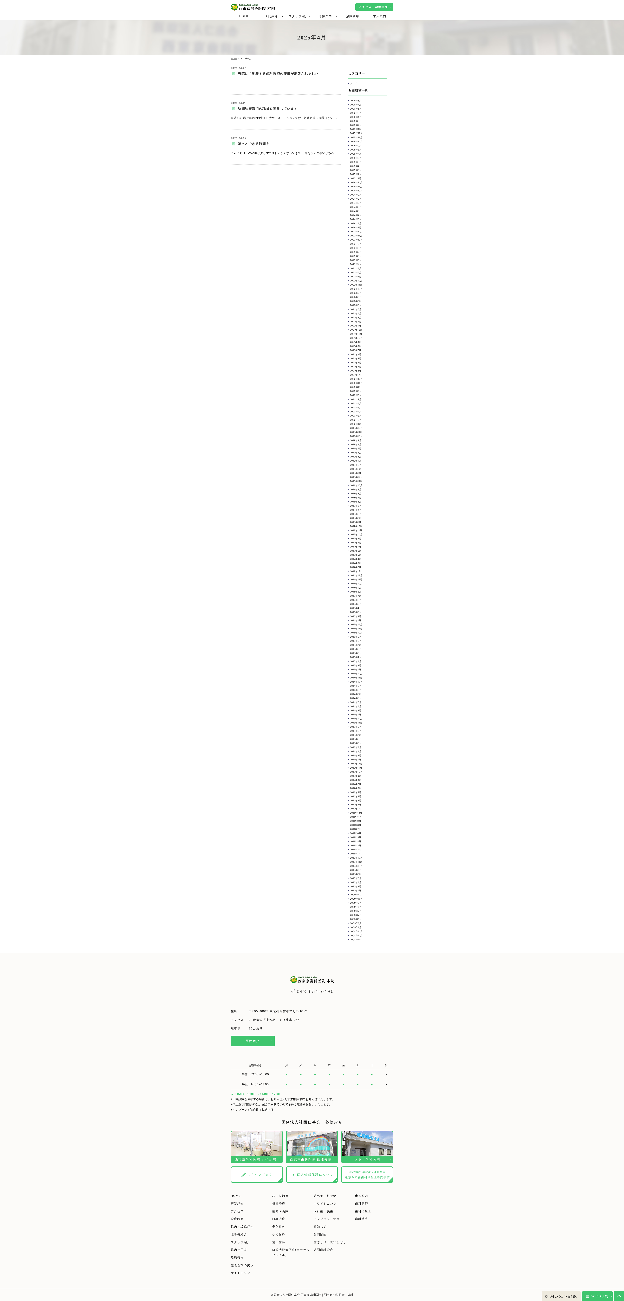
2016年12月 (356, 575)
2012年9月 (355, 775)
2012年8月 (355, 780)
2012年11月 (356, 767)
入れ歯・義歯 (323, 1211)
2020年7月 (355, 399)
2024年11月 (356, 186)
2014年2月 (355, 710)
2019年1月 (355, 473)
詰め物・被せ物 (325, 1195)
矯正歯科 (278, 1242)
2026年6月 (356, 108)
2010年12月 (356, 857)
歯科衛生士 (363, 1211)
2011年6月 (355, 833)
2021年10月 (356, 338)
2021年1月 (355, 374)
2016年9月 (355, 587)
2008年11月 (356, 935)
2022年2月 (355, 321)
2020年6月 (356, 403)
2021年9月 (355, 342)
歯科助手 (361, 1219)
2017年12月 (356, 526)
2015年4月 (355, 657)
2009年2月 (356, 923)
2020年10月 (356, 387)
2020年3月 (356, 415)
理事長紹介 (239, 1234)
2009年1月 (355, 927)
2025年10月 (356, 141)
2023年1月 (355, 276)
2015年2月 (355, 665)
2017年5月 (355, 554)
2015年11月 (356, 628)
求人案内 (379, 16)
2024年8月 (356, 198)
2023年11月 (356, 235)
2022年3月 (355, 317)
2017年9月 (355, 538)
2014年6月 (355, 698)
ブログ (353, 83)
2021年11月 (356, 333)
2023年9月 (356, 243)
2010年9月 (355, 870)
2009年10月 (356, 898)
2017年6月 (355, 550)
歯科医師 (361, 1203)
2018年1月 (355, 522)
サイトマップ (240, 1273)
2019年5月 (355, 456)
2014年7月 (355, 694)
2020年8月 (356, 395)
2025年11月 (356, 137)
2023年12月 (356, 231)
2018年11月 (356, 481)
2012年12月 (356, 763)
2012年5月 (355, 792)
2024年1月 (355, 227)
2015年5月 (355, 653)
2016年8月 (355, 591)
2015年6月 (355, 649)
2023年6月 (356, 256)
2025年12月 (356, 133)
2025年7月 (355, 153)
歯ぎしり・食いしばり (330, 1242)
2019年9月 (355, 440)
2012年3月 (355, 800)
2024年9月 (356, 194)
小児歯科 (278, 1234)
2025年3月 (356, 170)
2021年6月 (355, 354)
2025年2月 (355, 174)
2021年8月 (355, 346)
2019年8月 (355, 444)
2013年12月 (356, 718)
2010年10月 (356, 866)
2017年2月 (355, 567)
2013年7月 (355, 735)
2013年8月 (355, 730)
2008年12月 (356, 931)
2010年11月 (356, 861)
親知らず (320, 1226)
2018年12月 (356, 477)
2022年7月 (355, 301)
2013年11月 (356, 722)
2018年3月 (355, 514)
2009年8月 (356, 906)
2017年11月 (356, 530)
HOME (244, 16)
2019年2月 (355, 469)
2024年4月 (356, 215)
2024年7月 (355, 203)
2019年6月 (355, 452)
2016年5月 (355, 604)
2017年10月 (356, 534)
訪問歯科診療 (323, 1249)
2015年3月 (355, 661)
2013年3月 (355, 751)
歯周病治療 (280, 1211)
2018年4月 (355, 509)
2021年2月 (355, 370)
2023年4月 (356, 264)
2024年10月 (356, 190)
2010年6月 (355, 878)
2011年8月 (355, 825)
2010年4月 (355, 882)
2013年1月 (355, 759)
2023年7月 (355, 252)
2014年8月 (355, 690)
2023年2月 (355, 272)
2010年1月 (355, 890)
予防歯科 (278, 1226)
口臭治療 (278, 1219)
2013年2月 (355, 755)
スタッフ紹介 (240, 1242)
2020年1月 (355, 424)
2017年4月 (355, 559)
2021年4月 (355, 362)
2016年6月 (355, 599)
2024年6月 (356, 207)
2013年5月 (355, 743)
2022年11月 (356, 284)
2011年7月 (355, 829)
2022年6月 (355, 305)
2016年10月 (356, 583)
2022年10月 (356, 288)
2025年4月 (356, 166)
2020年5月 (356, 407)
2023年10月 (356, 239)
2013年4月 (355, 747)
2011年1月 (355, 853)
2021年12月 (356, 329)
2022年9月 (355, 293)
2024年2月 (355, 223)
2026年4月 (356, 117)
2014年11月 (356, 677)
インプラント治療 (327, 1219)
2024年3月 (356, 219)
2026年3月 (356, 121)
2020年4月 (356, 411)
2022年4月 (355, 313)
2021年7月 (355, 350)
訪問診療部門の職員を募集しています (268, 108)
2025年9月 (356, 145)
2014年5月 (355, 702)
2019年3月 (355, 464)
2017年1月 (355, 571)
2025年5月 (356, 162)
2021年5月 (355, 358)
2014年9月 (355, 685)
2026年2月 (355, 125)
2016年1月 (355, 620)
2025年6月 (356, 157)
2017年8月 (355, 542)
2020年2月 (355, 419)
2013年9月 (355, 726)
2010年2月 (355, 886)
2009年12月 (356, 894)
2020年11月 (356, 383)
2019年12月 (356, 428)
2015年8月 (355, 640)
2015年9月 (355, 636)
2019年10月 (356, 436)
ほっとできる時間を (253, 143)
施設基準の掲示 (242, 1265)
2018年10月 (356, 485)
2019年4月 (355, 460)
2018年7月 (355, 497)
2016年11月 (356, 579)
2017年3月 (355, 563)
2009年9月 (356, 902)
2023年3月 (356, 268)
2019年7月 (355, 448)
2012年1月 (355, 808)
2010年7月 (355, 874)
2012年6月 (355, 788)
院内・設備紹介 (242, 1226)
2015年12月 (356, 624)
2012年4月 (355, 796)
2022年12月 (356, 280)
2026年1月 (355, 129)
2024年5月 (356, 211)
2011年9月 (355, 821)
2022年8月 (355, 297)
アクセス (237, 1211)
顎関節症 (320, 1234)
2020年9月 (356, 391)
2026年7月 (355, 104)
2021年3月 (355, 366)
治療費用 (352, 16)
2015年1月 (355, 669)
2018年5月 (355, 505)
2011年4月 (355, 841)
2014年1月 (355, 714)
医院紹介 (253, 1041)
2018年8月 (355, 493)
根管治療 (278, 1203)
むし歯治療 (280, 1195)
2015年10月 (356, 632)
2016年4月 (355, 608)
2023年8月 (356, 248)
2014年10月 (356, 681)
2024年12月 (356, 182)
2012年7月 (355, 784)
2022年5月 (355, 309)
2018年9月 (355, 489)
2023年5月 (356, 260)
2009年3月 (356, 919)
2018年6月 (355, 501)
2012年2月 (355, 804)
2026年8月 (356, 100)
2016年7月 (355, 595)
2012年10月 (356, 771)
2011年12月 (356, 812)
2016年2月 (355, 616)
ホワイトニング (325, 1203)
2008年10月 (356, 939)
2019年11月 (356, 432)
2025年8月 (356, 149)
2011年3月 (355, 845)
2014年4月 (355, 706)
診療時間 (237, 1219)
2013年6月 (355, 739)
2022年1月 (355, 325)
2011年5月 (355, 837)
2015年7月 (355, 645)
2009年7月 (356, 911)
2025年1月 (355, 178)
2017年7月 (355, 546)
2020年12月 (356, 378)
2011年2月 (355, 849)
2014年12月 (356, 673)
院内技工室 (239, 1249)
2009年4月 (356, 915)
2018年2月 (355, 518)
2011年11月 (356, 816)
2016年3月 (355, 612)
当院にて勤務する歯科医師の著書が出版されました (278, 73)
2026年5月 (356, 112)
